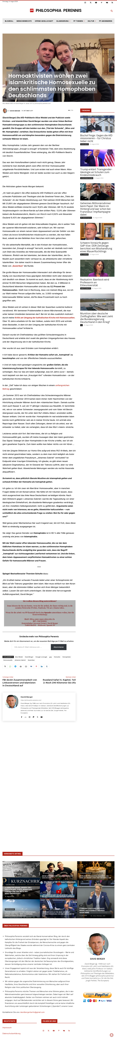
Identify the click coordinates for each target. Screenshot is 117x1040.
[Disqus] (39, 756)
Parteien (46, 909)
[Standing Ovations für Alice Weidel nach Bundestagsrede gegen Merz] (95, 899)
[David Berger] (5, 111)
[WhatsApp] (10, 666)
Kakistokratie (85, 288)
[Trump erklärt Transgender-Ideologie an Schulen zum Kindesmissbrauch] (97, 157)
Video (45, 892)
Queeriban (31, 660)
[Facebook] (21, 716)
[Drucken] (20, 666)
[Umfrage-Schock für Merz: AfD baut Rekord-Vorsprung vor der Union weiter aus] (58, 910)
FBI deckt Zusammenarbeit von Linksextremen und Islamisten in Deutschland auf (20, 683)
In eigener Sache (13, 68)
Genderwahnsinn (87, 178)
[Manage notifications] (111, 1035)
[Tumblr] (47, 666)
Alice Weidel (19, 657)
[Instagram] (85, 3)
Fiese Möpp (84, 144)
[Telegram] (15, 666)
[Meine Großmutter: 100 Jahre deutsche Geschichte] (58, 875)
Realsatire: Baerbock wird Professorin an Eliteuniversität (94, 282)
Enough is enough (41, 657)
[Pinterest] (101, 3)
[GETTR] (25, 716)
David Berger (15, 111)
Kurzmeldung (10, 884)
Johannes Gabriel (20, 660)
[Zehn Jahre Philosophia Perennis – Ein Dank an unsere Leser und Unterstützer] (95, 872)
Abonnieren (59, 647)
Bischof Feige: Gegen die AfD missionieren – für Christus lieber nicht (96, 138)
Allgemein (84, 254)
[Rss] (112, 3)
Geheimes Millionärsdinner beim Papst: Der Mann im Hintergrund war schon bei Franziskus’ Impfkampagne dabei (95, 209)
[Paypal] (33, 716)
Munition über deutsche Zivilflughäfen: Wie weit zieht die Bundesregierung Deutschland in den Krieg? (96, 318)
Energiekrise (10, 909)
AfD (81, 905)
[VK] (31, 666)
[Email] (26, 666)
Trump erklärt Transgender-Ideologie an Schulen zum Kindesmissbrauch (96, 172)
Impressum (7, 1027)
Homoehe (57, 657)
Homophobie (66, 657)
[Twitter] (91, 3)
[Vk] (107, 3)
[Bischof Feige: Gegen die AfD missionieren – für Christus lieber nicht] (97, 124)
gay (50, 657)
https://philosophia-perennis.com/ (31, 700)
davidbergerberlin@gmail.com (32, 1012)
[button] (111, 11)
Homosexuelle (7, 660)
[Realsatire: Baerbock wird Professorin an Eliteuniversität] (97, 268)
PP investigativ (86, 218)
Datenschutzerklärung (11, 1033)
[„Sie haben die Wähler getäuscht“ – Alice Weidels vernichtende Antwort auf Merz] (58, 891)
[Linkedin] (41, 666)
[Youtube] (96, 3)
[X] (5, 666)
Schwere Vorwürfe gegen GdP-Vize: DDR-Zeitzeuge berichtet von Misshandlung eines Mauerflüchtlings (96, 247)
